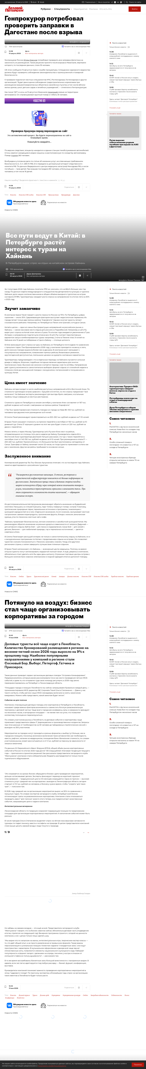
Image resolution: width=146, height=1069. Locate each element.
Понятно (138, 1065)
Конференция (9, 972)
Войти (134, 9)
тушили (14, 155)
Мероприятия (80, 9)
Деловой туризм (24, 969)
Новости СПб (41, 195)
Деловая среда (44, 969)
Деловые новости (73, 576)
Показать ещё (114, 108)
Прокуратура (65, 195)
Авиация (62, 576)
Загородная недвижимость (100, 969)
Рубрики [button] (46, 9)
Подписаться (90, 2)
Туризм (29, 576)
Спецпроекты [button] (62, 9)
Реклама (93, 9)
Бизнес (127, 969)
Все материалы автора (34, 53)
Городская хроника (132, 576)
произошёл (53, 92)
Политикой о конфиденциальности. (52, 1066)
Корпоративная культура (71, 969)
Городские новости (117, 576)
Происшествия (53, 195)
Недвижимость (116, 969)
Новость (13, 195)
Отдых (21, 576)
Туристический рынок (41, 576)
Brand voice (20, 972)
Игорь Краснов (30, 60)
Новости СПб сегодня (26, 195)
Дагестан (76, 195)
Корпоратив (56, 969)
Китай (54, 576)
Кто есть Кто (106, 9)
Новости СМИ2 (11, 210)
